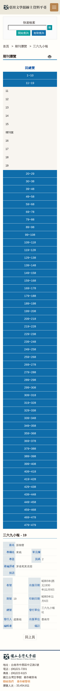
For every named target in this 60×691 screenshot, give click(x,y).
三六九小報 (40, 46)
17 (7, 149)
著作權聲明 (23, 681)
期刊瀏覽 (21, 46)
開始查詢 (23, 33)
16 (7, 140)
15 (7, 124)
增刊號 (10, 132)
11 (7, 90)
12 (7, 99)
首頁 (6, 46)
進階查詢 (39, 33)
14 (7, 115)
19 (7, 165)
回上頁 (30, 637)
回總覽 (30, 68)
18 (7, 157)
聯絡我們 (8, 681)
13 (7, 107)
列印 (49, 56)
